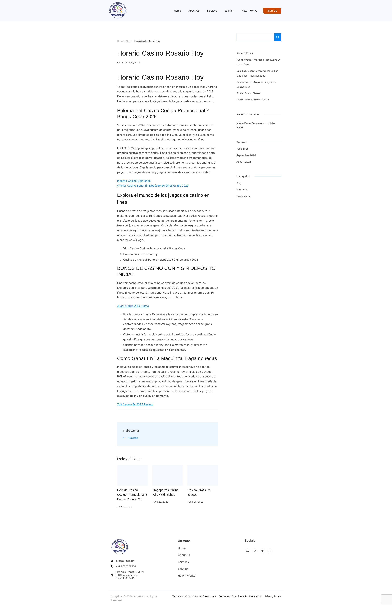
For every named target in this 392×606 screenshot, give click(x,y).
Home (177, 10)
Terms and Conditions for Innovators (240, 596)
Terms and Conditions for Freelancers (194, 596)
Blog (238, 183)
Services (212, 10)
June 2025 (242, 148)
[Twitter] (262, 551)
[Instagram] (255, 551)
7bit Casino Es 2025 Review (135, 404)
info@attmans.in (125, 560)
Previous (133, 437)
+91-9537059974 (126, 566)
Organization (243, 196)
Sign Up (272, 10)
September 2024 (246, 155)
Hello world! (131, 430)
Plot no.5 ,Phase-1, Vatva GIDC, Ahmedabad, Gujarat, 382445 (130, 575)
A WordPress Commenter (250, 123)
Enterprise (242, 189)
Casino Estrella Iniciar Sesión (252, 99)
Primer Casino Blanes (248, 93)
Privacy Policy (273, 596)
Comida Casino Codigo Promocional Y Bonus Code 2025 (132, 494)
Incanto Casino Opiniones (134, 180)
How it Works (249, 10)
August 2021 (243, 161)
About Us (193, 10)
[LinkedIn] (247, 551)
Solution (229, 10)
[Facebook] (270, 551)
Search (277, 37)
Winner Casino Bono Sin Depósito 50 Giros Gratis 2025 (152, 185)
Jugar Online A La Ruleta (133, 306)
